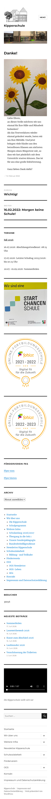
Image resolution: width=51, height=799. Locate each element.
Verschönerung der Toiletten (22, 652)
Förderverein (13, 558)
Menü (43, 17)
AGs (11, 573)
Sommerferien (14, 623)
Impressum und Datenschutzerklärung (27, 580)
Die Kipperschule (18, 522)
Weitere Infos (14, 529)
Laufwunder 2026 (16, 645)
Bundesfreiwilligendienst (22, 543)
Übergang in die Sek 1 (20, 536)
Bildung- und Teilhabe (21, 554)
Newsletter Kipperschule (19, 547)
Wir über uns (13, 518)
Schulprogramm (17, 525)
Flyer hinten (10, 478)
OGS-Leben (15, 569)
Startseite (12, 514)
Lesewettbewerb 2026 (18, 630)
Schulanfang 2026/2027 (21, 533)
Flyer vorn (9, 470)
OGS (9, 562)
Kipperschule (14, 25)
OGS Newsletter (17, 565)
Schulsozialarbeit (15, 551)
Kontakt (11, 576)
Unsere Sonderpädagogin (22, 540)
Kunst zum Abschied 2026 (20, 637)
